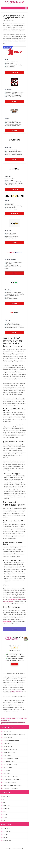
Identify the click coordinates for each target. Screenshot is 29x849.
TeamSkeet (8, 290)
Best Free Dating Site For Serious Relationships (14, 734)
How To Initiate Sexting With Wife (11, 740)
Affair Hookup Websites (9, 761)
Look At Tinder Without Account (11, 776)
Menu (3, 8)
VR (4, 820)
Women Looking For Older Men (11, 758)
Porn (4, 811)
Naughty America (10, 259)
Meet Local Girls (7, 773)
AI (3, 799)
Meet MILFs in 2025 (8, 746)
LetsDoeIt (8, 176)
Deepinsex (8, 89)
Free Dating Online (8, 743)
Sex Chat (5, 814)
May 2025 (5, 837)
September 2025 (7, 831)
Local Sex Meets (7, 755)
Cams (4, 802)
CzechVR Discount (7, 621)
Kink (6, 59)
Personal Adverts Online (9, 752)
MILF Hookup (7, 770)
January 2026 (6, 828)
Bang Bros (8, 230)
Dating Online (6, 805)
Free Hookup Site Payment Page (11, 788)
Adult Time (8, 147)
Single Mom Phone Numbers (10, 764)
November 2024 (7, 840)
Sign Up (14, 101)
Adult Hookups (6, 796)
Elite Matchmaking (14, 2)
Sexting (5, 817)
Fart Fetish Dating (8, 767)
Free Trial (14, 72)
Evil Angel (8, 320)
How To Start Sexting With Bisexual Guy (13, 785)
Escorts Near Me (7, 731)
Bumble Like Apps (8, 737)
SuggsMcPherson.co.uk (16, 691)
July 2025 (5, 834)
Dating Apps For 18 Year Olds (10, 749)
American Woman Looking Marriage (12, 779)
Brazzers (7, 200)
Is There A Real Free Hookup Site (11, 782)
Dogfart (7, 118)
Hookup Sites (6, 808)
